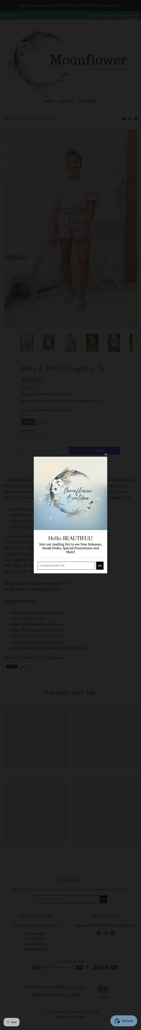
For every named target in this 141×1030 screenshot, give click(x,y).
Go (100, 565)
